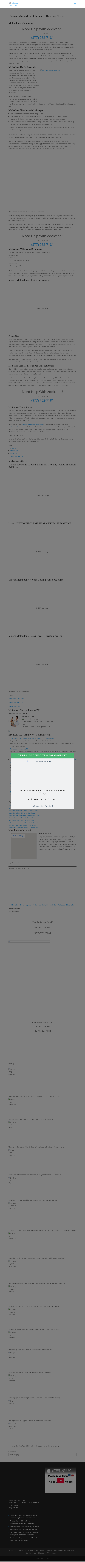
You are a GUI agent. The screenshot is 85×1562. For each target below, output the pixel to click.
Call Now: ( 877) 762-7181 (42, 799)
